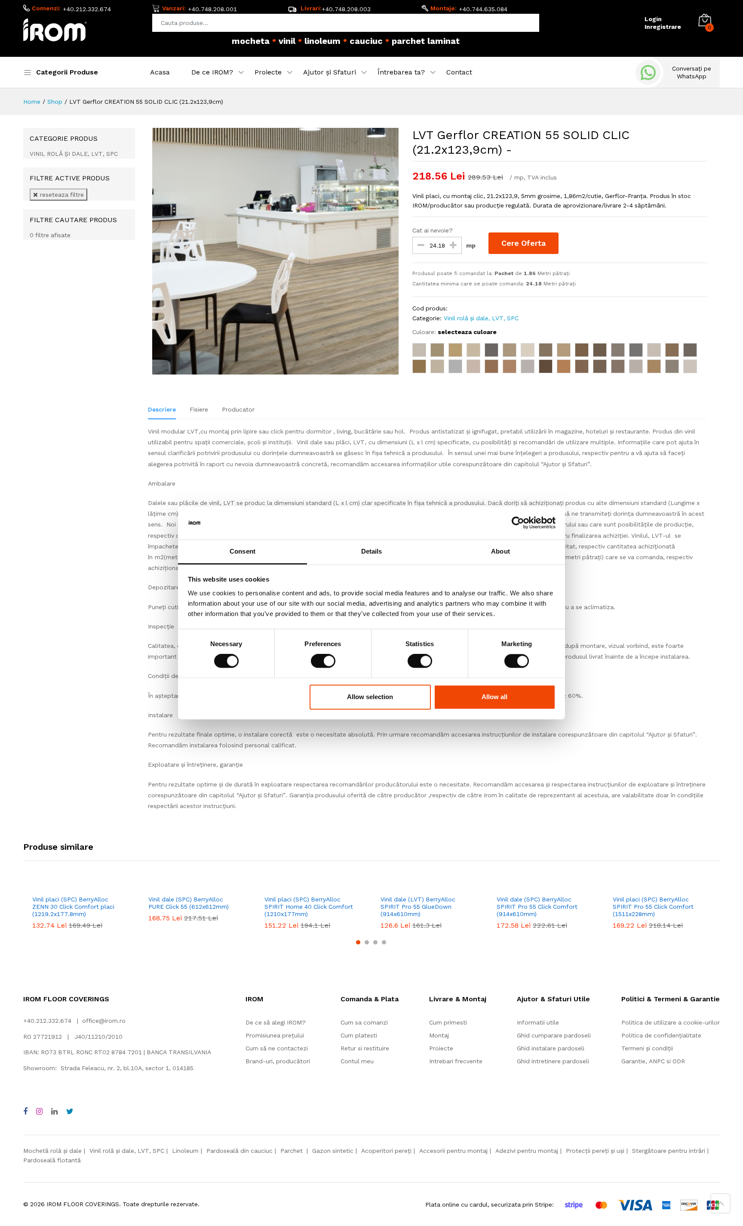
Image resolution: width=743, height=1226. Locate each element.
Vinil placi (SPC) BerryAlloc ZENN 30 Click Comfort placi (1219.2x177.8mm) (73, 906)
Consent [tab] (242, 551)
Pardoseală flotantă (52, 1160)
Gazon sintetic (332, 1150)
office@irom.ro (104, 1020)
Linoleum (185, 1150)
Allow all (494, 696)
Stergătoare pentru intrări (668, 1150)
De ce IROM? (212, 72)
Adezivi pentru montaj (526, 1150)
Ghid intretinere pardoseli (553, 1061)
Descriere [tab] (162, 409)
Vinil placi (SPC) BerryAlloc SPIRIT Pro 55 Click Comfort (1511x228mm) (653, 906)
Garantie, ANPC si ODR (653, 1061)
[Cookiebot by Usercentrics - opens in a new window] (518, 523)
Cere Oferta (523, 243)
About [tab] (500, 551)
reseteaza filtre (61, 194)
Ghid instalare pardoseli (550, 1048)
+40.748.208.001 (212, 9)
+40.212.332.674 (87, 9)
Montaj (439, 1035)
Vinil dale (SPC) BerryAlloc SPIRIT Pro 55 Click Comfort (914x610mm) (537, 906)
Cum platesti (359, 1035)
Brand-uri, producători (278, 1061)
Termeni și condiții (647, 1048)
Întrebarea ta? (401, 72)
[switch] (323, 661)
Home (31, 101)
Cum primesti (448, 1022)
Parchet (292, 1150)
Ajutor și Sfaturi (329, 72)
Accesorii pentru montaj (453, 1150)
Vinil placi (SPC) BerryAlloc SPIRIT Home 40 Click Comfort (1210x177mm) (308, 906)
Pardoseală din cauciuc (239, 1150)
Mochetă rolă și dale (52, 1150)
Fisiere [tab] (199, 409)
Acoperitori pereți (386, 1150)
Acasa (160, 72)
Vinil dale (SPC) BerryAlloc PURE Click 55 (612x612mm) (188, 903)
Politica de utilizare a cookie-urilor (670, 1022)
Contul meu (357, 1061)
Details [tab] (371, 551)
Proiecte (268, 72)
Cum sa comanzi (364, 1022)
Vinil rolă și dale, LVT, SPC (481, 318)
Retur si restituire (365, 1048)
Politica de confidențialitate (661, 1035)
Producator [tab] (238, 409)
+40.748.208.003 (346, 9)
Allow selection (370, 696)
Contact (459, 72)
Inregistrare (663, 26)
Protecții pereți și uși (595, 1150)
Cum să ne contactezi (277, 1048)
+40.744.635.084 (483, 9)
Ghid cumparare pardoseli (554, 1035)
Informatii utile (538, 1022)
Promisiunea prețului (275, 1035)
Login (653, 18)
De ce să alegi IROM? (276, 1022)
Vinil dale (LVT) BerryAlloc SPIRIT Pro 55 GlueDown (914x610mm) (418, 906)
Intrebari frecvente (455, 1061)
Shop (54, 101)
